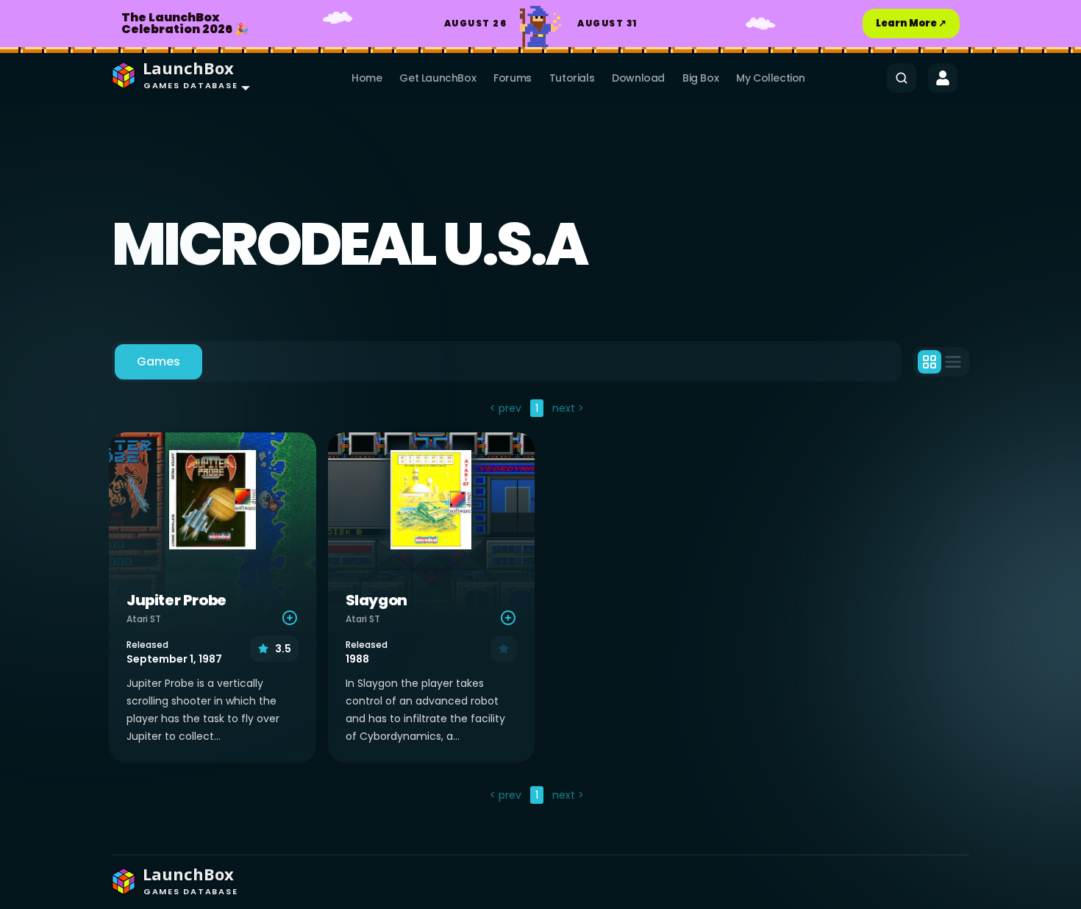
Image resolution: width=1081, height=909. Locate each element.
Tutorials (571, 78)
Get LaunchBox (437, 78)
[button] (177, 78)
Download (638, 78)
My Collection (770, 78)
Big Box (700, 78)
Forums (512, 78)
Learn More (911, 23)
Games (158, 361)
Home (367, 78)
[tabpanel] (540, 603)
